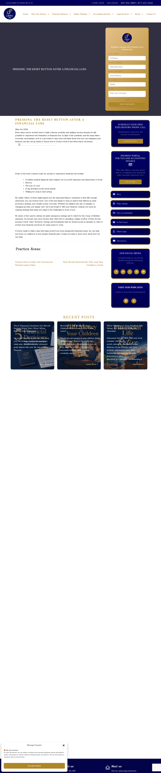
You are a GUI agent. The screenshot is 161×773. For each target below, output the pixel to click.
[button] (63, 745)
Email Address (116, 71)
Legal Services (123, 14)
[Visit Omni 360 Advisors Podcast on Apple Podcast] (133, 301)
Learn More (45, 364)
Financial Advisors (60, 14)
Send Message (127, 104)
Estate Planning (80, 14)
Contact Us (151, 14)
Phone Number (115, 63)
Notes (111, 89)
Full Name (113, 54)
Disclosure (112, 3)
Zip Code (112, 80)
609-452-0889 (128, 3)
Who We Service (38, 14)
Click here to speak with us (19, 3)
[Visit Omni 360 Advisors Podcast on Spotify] (125, 301)
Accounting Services (102, 14)
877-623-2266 (145, 3)
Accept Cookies (34, 766)
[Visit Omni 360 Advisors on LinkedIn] (136, 272)
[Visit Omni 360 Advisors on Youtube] (143, 272)
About (137, 14)
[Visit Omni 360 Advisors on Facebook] (116, 272)
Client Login (98, 3)
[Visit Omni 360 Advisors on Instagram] (129, 272)
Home (25, 14)
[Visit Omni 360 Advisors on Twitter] (123, 272)
